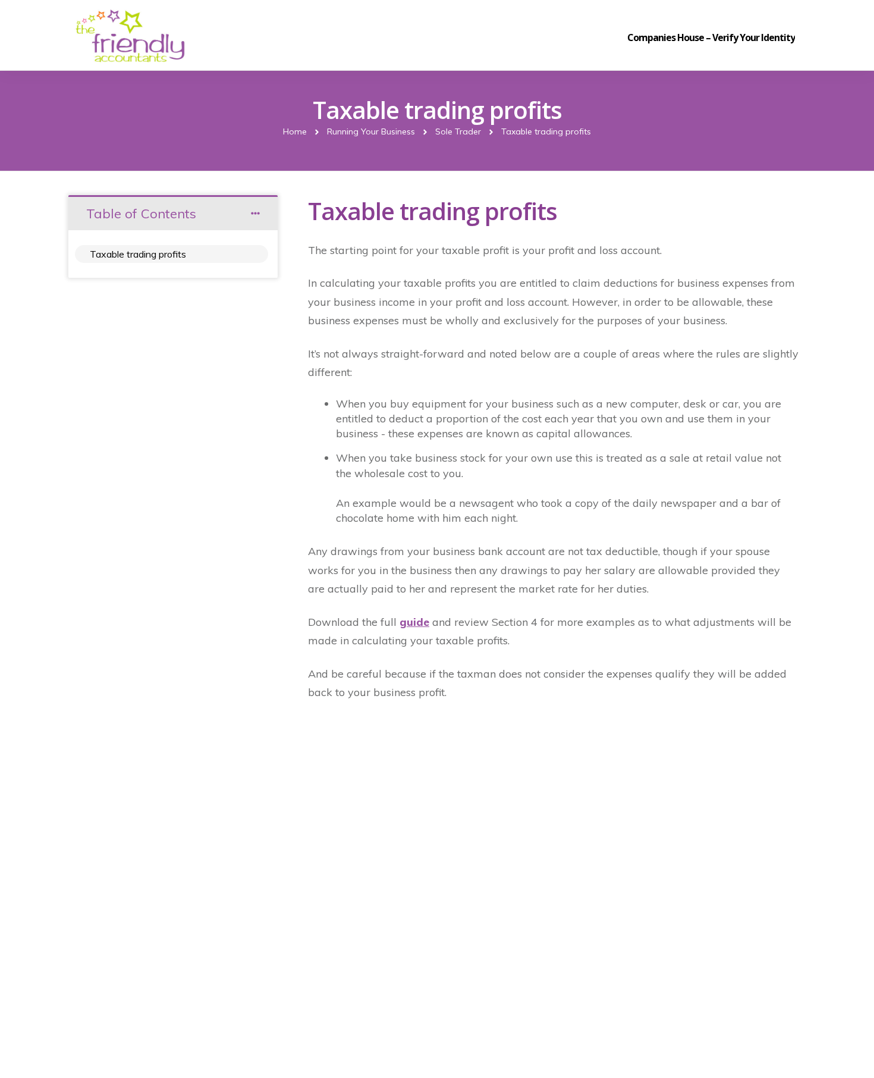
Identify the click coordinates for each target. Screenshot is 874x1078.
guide (414, 622)
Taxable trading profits (138, 254)
